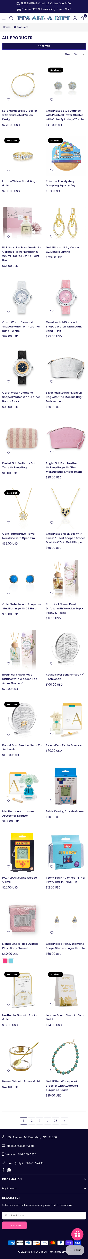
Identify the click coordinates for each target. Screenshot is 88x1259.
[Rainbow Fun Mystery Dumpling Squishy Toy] (66, 156)
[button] (82, 18)
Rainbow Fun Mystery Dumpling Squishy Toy (61, 183)
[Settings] (75, 18)
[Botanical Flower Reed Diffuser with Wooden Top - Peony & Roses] (66, 579)
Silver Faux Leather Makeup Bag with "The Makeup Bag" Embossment (64, 397)
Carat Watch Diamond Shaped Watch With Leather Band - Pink (64, 326)
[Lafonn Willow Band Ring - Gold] (22, 156)
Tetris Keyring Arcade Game (64, 811)
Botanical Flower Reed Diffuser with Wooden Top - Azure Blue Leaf (20, 679)
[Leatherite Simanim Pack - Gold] (22, 990)
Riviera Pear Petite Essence (63, 745)
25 (56, 1121)
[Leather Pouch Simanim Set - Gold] (66, 990)
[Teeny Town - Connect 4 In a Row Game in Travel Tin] (66, 852)
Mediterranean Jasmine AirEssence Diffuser (18, 813)
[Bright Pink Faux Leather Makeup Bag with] (66, 438)
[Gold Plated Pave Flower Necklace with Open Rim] (22, 508)
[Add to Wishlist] (8, 99)
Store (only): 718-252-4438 (24, 1162)
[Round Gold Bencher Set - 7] (22, 720)
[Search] (11, 18)
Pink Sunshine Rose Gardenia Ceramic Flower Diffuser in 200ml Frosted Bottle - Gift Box (21, 253)
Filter (45, 46)
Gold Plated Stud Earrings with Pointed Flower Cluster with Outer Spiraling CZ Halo (65, 115)
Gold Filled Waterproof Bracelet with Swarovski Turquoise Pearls (62, 1085)
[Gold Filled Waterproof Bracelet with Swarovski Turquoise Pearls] (66, 1056)
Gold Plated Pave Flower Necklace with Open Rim (18, 536)
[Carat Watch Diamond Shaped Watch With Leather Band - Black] (22, 367)
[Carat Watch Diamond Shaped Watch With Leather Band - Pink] (66, 297)
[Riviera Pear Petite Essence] (66, 720)
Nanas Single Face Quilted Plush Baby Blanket (20, 946)
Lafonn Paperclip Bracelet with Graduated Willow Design (19, 115)
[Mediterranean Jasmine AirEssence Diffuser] (22, 786)
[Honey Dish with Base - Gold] (22, 1056)
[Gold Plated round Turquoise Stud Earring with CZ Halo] (22, 579)
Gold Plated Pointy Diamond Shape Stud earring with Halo (65, 946)
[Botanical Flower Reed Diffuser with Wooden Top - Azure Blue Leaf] (22, 649)
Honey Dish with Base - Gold (21, 1081)
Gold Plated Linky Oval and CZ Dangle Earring (64, 249)
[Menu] (4, 18)
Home (6, 27)
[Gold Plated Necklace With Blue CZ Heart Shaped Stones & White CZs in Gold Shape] (66, 508)
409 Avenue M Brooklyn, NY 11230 (30, 1137)
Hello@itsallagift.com (20, 1145)
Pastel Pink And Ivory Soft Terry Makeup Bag (19, 465)
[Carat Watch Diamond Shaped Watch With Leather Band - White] (22, 297)
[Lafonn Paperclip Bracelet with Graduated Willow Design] (22, 85)
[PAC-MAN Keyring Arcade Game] (22, 852)
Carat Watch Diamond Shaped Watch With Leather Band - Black (21, 397)
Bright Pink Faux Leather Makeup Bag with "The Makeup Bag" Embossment (64, 467)
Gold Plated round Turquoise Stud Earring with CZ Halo (21, 606)
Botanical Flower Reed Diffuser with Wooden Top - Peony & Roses (64, 608)
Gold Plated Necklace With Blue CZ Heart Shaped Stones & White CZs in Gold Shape (65, 538)
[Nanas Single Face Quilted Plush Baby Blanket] (22, 919)
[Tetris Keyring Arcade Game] (66, 786)
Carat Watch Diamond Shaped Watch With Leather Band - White (21, 326)
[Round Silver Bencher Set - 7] (66, 649)
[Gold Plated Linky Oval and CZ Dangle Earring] (66, 222)
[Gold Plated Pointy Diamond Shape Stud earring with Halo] (66, 919)
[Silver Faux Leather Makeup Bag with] (66, 367)
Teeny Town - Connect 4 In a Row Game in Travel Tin (65, 880)
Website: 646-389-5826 (20, 1154)
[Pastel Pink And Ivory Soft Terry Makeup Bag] (22, 438)
